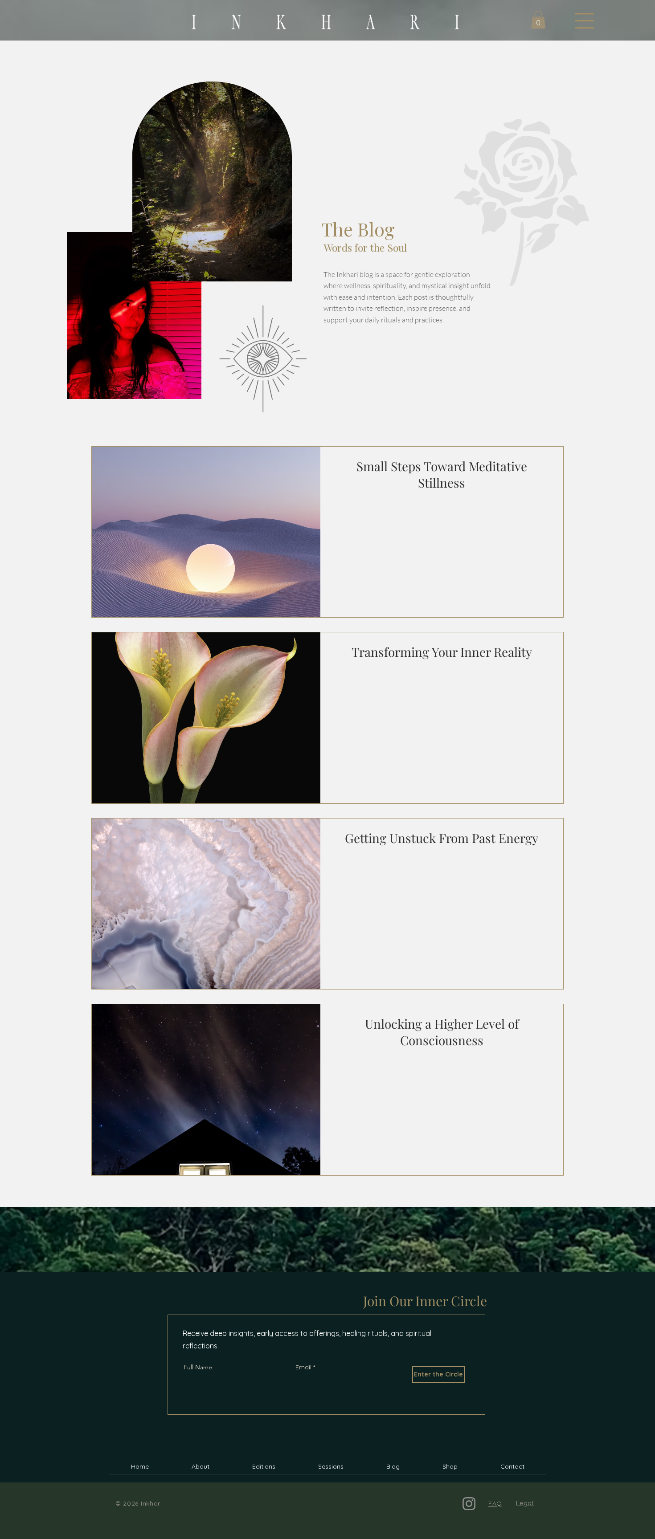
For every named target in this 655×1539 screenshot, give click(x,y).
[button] (584, 20)
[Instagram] (469, 1503)
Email (303, 1367)
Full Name (198, 1367)
